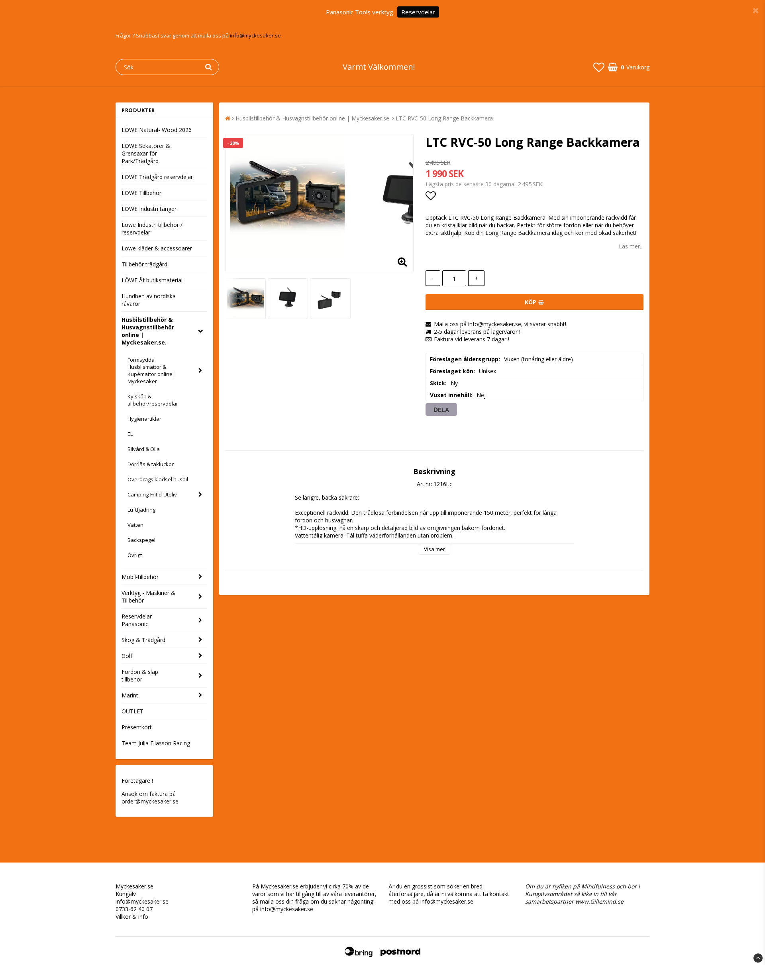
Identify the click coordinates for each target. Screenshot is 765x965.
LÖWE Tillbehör (141, 193)
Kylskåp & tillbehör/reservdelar (153, 400)
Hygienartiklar (144, 418)
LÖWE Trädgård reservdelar (157, 177)
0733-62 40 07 (134, 909)
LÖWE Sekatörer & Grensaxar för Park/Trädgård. (146, 153)
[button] (598, 67)
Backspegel (141, 540)
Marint (130, 695)
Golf (127, 656)
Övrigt (135, 555)
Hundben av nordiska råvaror (149, 299)
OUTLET (132, 711)
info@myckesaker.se (255, 35)
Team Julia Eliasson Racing (156, 743)
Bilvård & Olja (144, 449)
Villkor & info (132, 916)
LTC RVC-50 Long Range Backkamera (444, 118)
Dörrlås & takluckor (151, 464)
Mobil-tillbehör (140, 577)
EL (130, 433)
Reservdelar (418, 12)
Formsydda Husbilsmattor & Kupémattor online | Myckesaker (152, 370)
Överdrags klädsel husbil (158, 479)
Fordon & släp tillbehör (140, 675)
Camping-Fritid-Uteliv (152, 494)
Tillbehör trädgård (144, 264)
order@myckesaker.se (150, 801)
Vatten (135, 524)
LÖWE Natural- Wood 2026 (157, 130)
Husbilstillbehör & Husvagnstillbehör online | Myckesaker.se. (148, 331)
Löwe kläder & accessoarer (157, 248)
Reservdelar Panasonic (137, 620)
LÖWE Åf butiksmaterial (152, 280)
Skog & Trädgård (143, 640)
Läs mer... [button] (631, 246)
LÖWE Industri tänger (149, 209)
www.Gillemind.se (599, 901)
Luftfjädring (141, 509)
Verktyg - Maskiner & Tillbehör (148, 596)
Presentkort (137, 727)
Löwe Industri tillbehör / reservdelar (152, 228)
